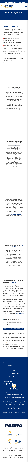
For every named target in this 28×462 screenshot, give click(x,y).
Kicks (19, 2)
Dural (23, 2)
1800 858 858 (15, 396)
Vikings (14, 2)
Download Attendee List (13, 329)
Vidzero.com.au (20, 313)
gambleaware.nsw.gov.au (15, 394)
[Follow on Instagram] (7, 384)
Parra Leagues (7, 2)
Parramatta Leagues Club (14, 145)
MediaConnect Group (12, 88)
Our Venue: (14, 1)
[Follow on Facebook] (4, 384)
